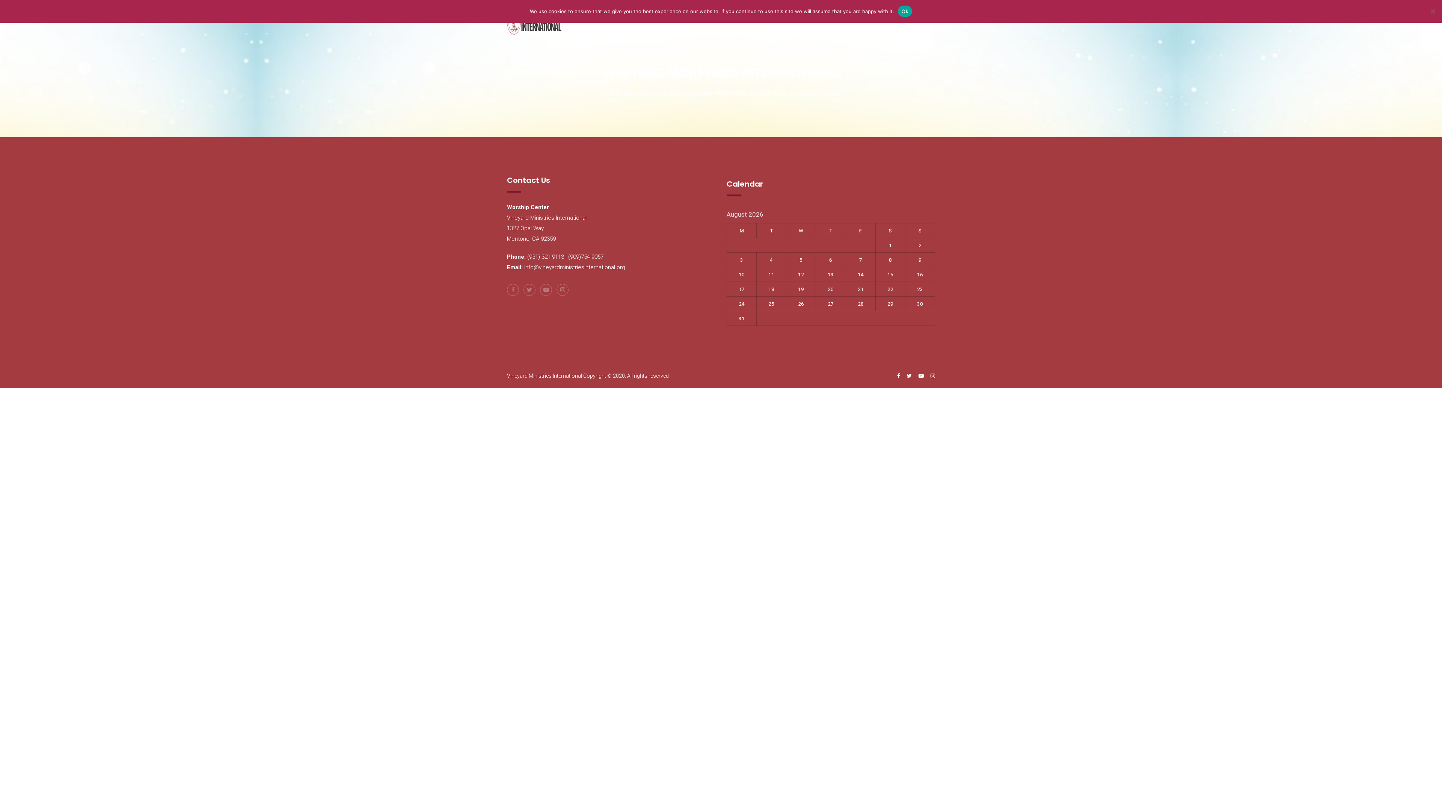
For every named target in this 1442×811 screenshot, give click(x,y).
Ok (905, 11)
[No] (1432, 11)
